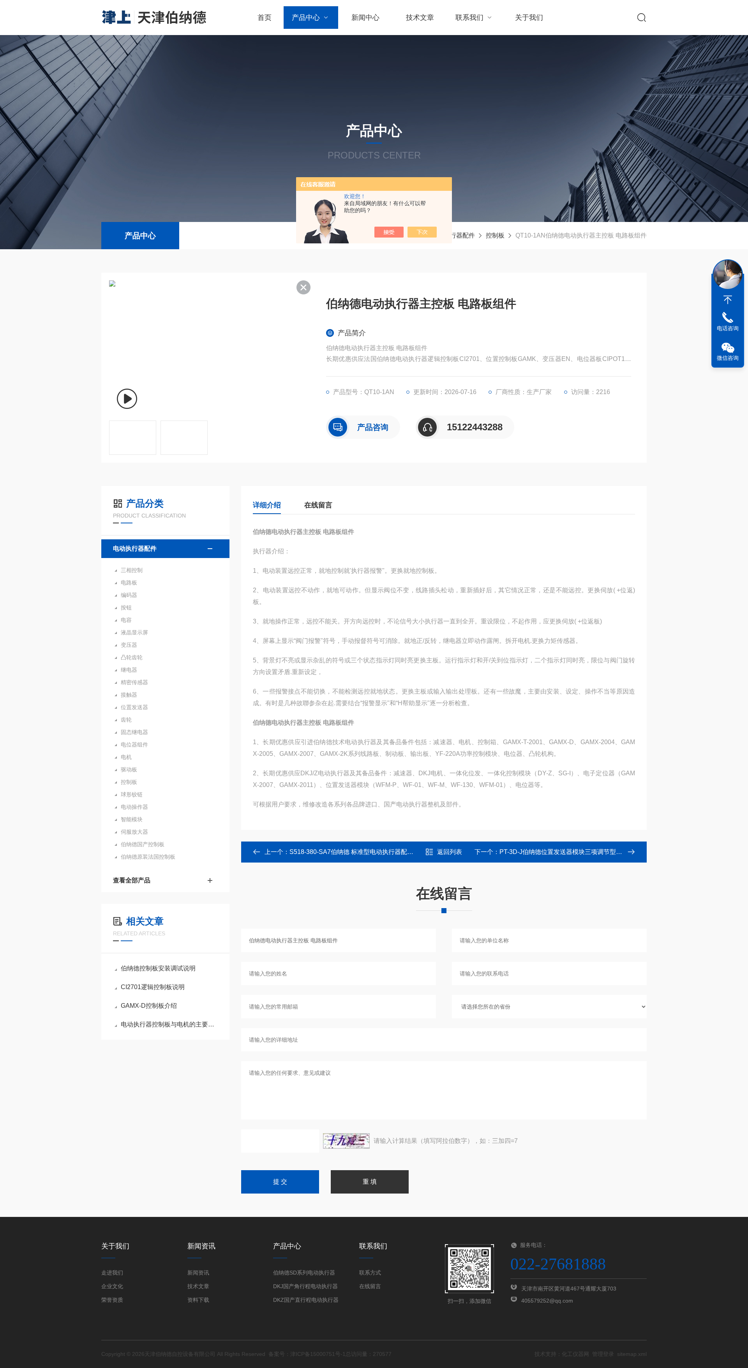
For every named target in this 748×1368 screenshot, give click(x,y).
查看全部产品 (131, 880)
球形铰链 (132, 794)
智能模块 (132, 819)
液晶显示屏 (134, 632)
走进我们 (112, 1272)
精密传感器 (134, 682)
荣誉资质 (112, 1300)
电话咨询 (728, 328)
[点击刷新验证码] (346, 1141)
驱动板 (129, 769)
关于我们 (529, 17)
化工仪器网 (575, 1354)
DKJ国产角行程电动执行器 (305, 1286)
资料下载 (198, 1300)
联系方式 (370, 1272)
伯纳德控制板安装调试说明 (158, 968)
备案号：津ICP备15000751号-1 (307, 1354)
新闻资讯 (198, 1272)
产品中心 (306, 17)
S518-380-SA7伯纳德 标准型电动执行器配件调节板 (360, 852)
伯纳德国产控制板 (142, 844)
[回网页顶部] (727, 300)
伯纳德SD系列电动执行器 (304, 1272)
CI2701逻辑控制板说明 (153, 987)
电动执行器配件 (453, 235)
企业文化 (112, 1286)
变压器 (129, 645)
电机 (126, 757)
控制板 (495, 235)
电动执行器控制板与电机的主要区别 (169, 1024)
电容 (126, 620)
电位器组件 (134, 744)
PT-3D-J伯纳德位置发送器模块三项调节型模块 (563, 852)
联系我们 (469, 17)
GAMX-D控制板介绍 (149, 1005)
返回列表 (449, 852)
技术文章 (420, 17)
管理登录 (603, 1354)
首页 (265, 17)
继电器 (129, 670)
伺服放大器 (134, 832)
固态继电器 (134, 732)
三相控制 (132, 570)
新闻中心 (365, 17)
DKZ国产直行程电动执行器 (306, 1300)
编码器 (129, 595)
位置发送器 (134, 707)
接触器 (129, 695)
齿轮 (126, 720)
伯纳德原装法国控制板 (148, 857)
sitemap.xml (632, 1354)
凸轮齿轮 (132, 657)
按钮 (126, 607)
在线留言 (318, 505)
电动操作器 (134, 807)
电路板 (129, 582)
